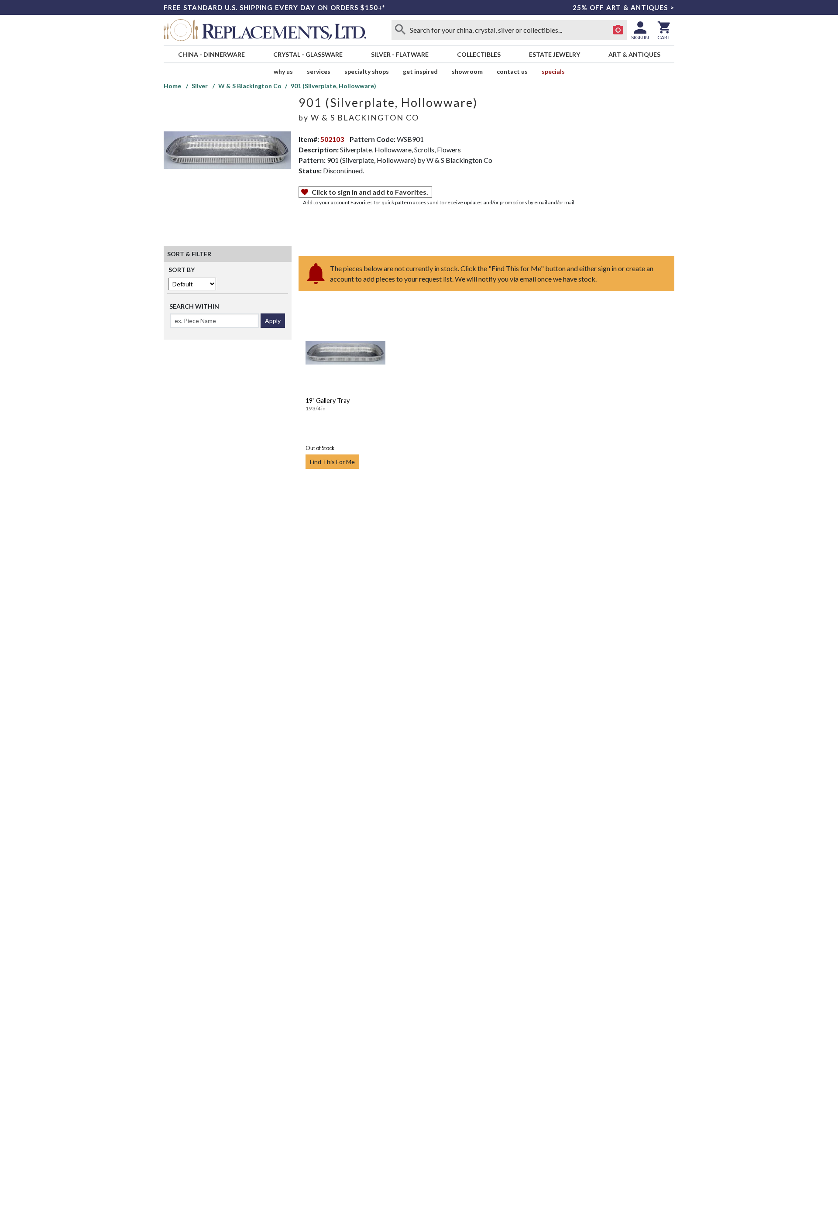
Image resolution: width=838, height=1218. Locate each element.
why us (283, 71)
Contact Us (512, 71)
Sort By (181, 269)
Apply (273, 320)
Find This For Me (332, 461)
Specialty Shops (366, 71)
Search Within (194, 306)
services (318, 71)
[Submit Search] (400, 30)
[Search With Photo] (618, 30)
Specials (553, 71)
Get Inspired (420, 71)
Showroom (467, 71)
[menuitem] (211, 54)
